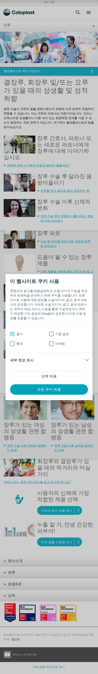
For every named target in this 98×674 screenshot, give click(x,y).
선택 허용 (49, 376)
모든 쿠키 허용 (49, 389)
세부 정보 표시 (22, 360)
